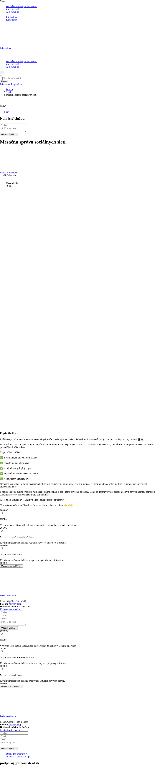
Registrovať (11, 19)
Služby (9, 92)
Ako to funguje (13, 12)
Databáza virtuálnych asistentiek (21, 6)
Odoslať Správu (8, 134)
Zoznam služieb (13, 9)
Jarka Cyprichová (8, 595)
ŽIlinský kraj (14, 604)
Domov (9, 89)
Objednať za (10, 566)
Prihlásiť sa (11, 17)
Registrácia (16, 84)
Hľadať (4, 81)
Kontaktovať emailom (11, 609)
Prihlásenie (5, 84)
